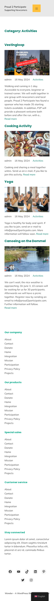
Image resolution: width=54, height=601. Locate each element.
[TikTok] (27, 571)
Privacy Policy (12, 368)
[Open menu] (37, 8)
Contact (8, 343)
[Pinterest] (43, 571)
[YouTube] (18, 571)
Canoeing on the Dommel (25, 241)
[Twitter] (23, 580)
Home (7, 351)
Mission (8, 360)
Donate (8, 347)
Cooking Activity (18, 126)
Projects (9, 373)
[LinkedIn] (35, 571)
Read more (10, 118)
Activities (38, 79)
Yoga (8, 181)
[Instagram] (31, 580)
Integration (10, 356)
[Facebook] (10, 571)
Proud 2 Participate (15, 6)
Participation (11, 364)
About (7, 339)
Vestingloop (14, 45)
